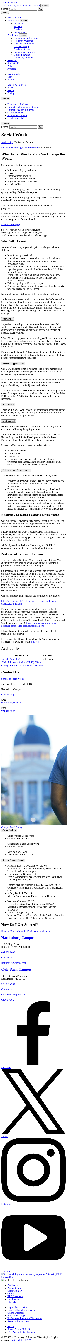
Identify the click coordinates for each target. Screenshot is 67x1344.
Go (40, 9)
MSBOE (35, 642)
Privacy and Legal (16, 1315)
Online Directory (15, 1312)
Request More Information (14, 931)
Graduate (18, 29)
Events (10, 90)
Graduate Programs (23, 41)
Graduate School (22, 49)
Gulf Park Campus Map (13, 994)
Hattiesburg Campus (17, 938)
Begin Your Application (38, 931)
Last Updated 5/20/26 (21, 1340)
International (20, 32)
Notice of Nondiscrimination (21, 1310)
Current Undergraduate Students (23, 107)
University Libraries (23, 57)
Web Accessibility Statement (21, 1332)
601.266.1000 (8, 952)
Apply (10, 79)
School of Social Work (12, 678)
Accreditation (14, 1288)
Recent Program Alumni (13, 860)
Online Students (15, 112)
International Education (25, 52)
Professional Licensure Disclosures (24, 1318)
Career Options (9, 830)
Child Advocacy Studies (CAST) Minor (21, 662)
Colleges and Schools (24, 43)
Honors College (21, 46)
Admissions (13, 20)
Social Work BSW (11, 659)
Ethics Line (13, 1302)
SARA (10, 1326)
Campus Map (7, 694)
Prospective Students (17, 104)
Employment (13, 1299)
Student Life (13, 63)
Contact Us (6, 957)
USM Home (7, 147)
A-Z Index (12, 1285)
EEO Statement (15, 1296)
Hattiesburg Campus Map (13, 963)
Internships (7, 319)
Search (5, 124)
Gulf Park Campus (16, 969)
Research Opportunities (13, 363)
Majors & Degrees (16, 85)
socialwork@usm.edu (12, 702)
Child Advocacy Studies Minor (16, 470)
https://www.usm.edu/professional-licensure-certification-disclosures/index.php (30, 624)
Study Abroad (8, 421)
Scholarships (8, 404)
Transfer (18, 26)
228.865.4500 (8, 984)
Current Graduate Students (20, 109)
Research (12, 60)
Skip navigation (9, 2)
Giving (10, 93)
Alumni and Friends (17, 115)
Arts (9, 66)
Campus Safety (14, 1290)
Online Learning (22, 54)
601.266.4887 (8, 710)
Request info (13, 74)
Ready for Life (14, 17)
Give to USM (8, 1000)
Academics (12, 35)
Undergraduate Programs (26, 38)
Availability (7, 142)
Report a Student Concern (20, 1321)
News (10, 87)
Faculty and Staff (15, 118)
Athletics (11, 68)
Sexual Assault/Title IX (18, 1329)
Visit (9, 76)
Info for (5, 99)
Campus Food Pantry (11, 827)
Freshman (18, 23)
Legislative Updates (17, 1307)
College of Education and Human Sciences (22, 665)
